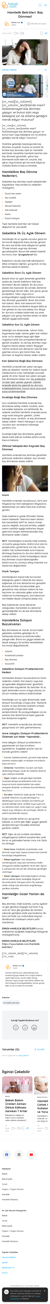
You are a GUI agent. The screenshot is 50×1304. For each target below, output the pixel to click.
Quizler (5, 1262)
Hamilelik (6, 1194)
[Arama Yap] (40, 5)
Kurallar (41, 1049)
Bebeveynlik (7, 1179)
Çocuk (4, 1184)
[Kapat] (44, 1291)
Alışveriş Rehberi (9, 1257)
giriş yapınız (24, 1055)
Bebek (4, 1174)
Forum (5, 1273)
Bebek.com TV (8, 1267)
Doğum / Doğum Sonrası (12, 1189)
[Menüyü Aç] (45, 5)
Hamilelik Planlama (10, 1199)
